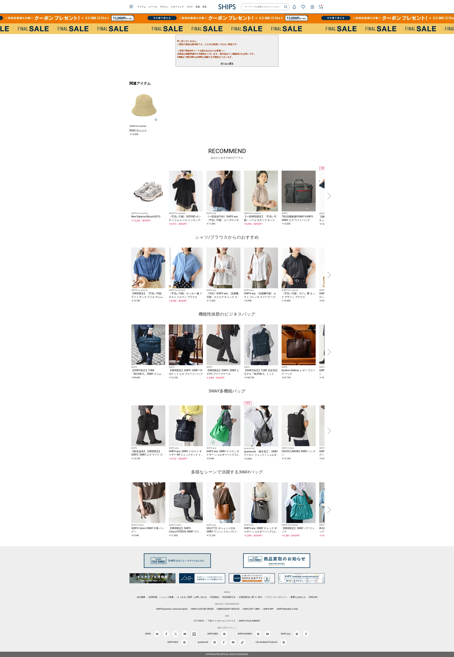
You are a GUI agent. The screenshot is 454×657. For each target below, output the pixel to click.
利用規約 (215, 597)
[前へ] (126, 196)
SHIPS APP (268, 609)
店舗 (197, 6)
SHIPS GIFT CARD (251, 609)
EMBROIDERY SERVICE (228, 609)
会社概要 (141, 597)
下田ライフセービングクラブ (221, 621)
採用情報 (153, 597)
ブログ (189, 6)
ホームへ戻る (227, 63)
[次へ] (328, 196)
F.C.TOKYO (199, 621)
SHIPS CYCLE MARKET (249, 621)
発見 (204, 6)
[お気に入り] (303, 7)
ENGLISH (313, 597)
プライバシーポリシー (276, 597)
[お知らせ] (294, 7)
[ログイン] (312, 7)
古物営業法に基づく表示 (250, 597)
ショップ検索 (167, 597)
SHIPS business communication (172, 609)
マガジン (164, 6)
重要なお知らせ (298, 597)
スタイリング (177, 6)
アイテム (141, 6)
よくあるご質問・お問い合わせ (192, 597)
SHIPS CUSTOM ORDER (202, 609)
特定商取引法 (229, 597)
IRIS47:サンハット (138, 130)
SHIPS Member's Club (287, 609)
